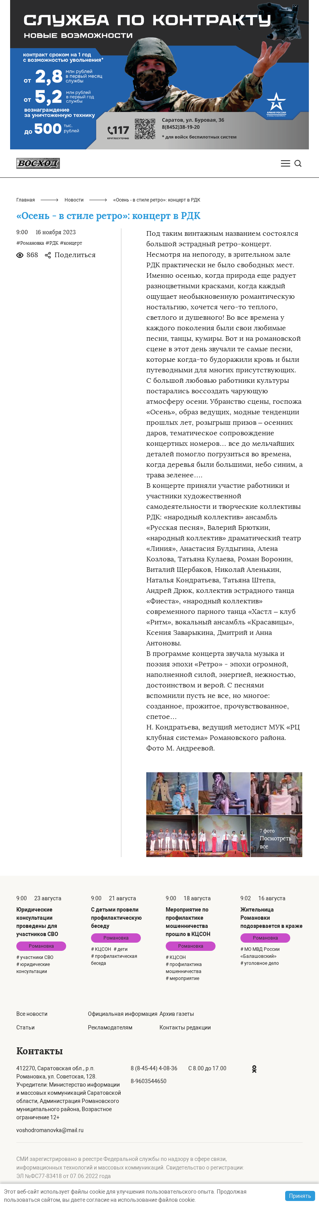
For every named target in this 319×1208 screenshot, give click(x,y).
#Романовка (30, 243)
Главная (25, 200)
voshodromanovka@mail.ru (50, 1130)
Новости (74, 200)
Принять (300, 1196)
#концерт (71, 243)
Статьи (25, 1027)
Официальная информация (123, 1014)
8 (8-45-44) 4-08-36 (154, 1068)
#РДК (52, 243)
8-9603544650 (149, 1081)
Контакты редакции (185, 1027)
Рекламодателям (110, 1027)
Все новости (31, 1014)
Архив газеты (177, 1014)
